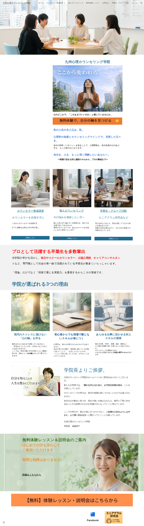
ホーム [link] (41, 3)
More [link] (133, 3)
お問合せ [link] (105, 3)
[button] (141, 2)
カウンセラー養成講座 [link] (54, 3)
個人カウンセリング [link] (75, 3)
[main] (87, 61)
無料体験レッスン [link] (93, 3)
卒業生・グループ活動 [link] (120, 3)
